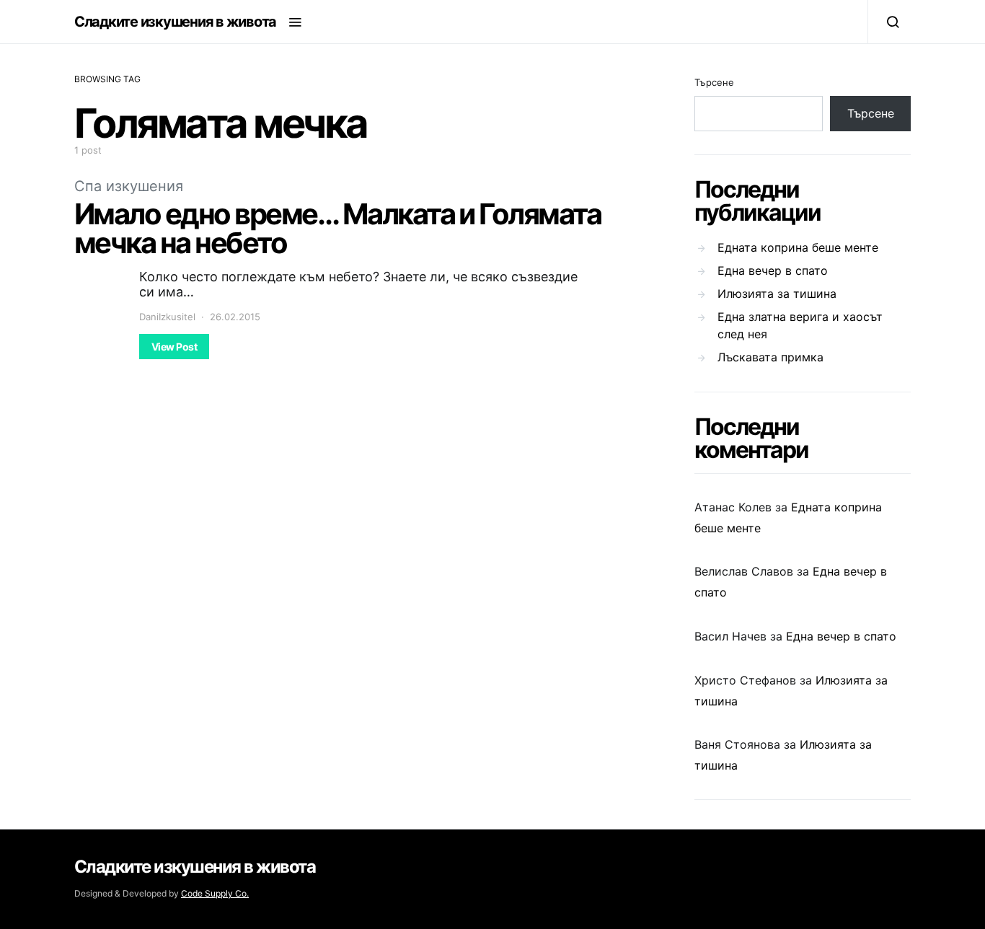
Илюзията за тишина (776, 293)
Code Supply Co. (215, 893)
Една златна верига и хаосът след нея (800, 325)
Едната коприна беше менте (797, 247)
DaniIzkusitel (167, 316)
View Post (174, 346)
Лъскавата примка (770, 357)
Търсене (714, 82)
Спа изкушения (128, 186)
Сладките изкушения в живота (175, 21)
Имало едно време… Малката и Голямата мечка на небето (337, 228)
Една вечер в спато (772, 270)
